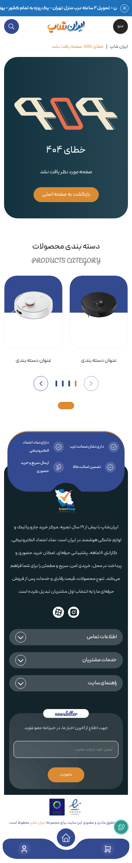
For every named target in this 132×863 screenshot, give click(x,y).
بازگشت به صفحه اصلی (66, 194)
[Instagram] (74, 612)
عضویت (66, 774)
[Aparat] (58, 612)
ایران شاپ (119, 46)
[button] (91, 383)
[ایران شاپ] (66, 26)
